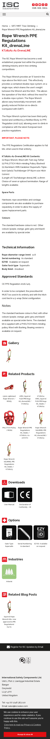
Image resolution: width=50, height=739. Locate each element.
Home (5, 26)
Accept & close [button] (24, 734)
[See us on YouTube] (39, 4)
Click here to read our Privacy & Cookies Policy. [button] (22, 726)
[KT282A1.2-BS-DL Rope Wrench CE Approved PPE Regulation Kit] (9, 355)
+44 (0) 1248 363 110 (16, 702)
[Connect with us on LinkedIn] (46, 4)
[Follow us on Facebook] (33, 4)
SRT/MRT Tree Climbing (23, 26)
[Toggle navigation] (25, 14)
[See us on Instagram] (43, 4)
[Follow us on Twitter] (36, 4)
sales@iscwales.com (18, 706)
